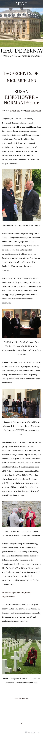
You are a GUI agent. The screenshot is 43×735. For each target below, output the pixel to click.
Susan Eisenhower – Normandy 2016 (21, 96)
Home (27, 110)
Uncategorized (36, 110)
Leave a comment (21, 698)
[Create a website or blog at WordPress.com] (21, 723)
